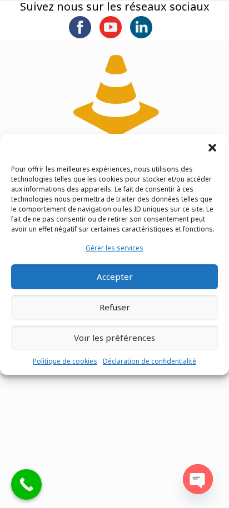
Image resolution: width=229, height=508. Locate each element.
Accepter (115, 276)
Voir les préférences (114, 337)
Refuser (114, 307)
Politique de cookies (65, 361)
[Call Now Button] (26, 484)
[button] (212, 147)
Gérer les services (114, 248)
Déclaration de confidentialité (149, 361)
